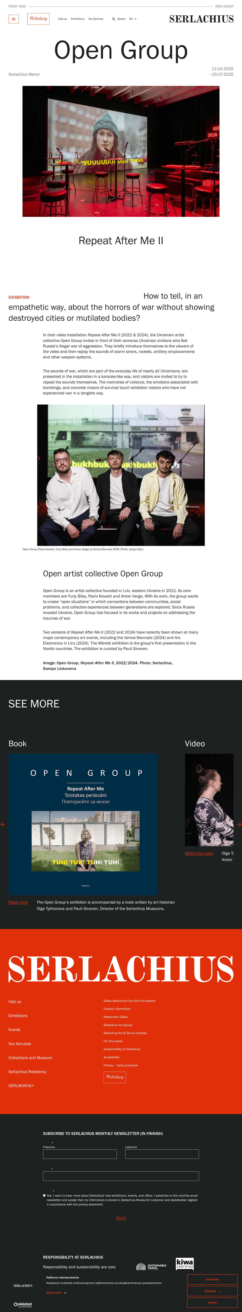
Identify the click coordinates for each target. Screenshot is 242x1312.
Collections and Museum (30, 1058)
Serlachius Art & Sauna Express (125, 1033)
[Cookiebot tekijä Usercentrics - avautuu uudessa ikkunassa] (22, 1305)
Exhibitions (77, 19)
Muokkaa (210, 1291)
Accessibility (112, 1057)
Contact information (117, 1009)
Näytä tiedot (53, 1292)
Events (14, 1029)
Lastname (131, 1147)
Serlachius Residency (27, 1071)
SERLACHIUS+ (21, 1085)
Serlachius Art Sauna (118, 1025)
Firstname (49, 1147)
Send (121, 1218)
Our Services (96, 19)
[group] (97, 825)
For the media (113, 1041)
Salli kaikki (212, 1279)
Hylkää (212, 1302)
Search (119, 19)
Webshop (38, 18)
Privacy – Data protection (121, 1065)
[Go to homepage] (201, 19)
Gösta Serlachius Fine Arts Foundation (130, 1001)
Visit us (62, 19)
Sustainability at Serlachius (122, 1049)
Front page (17, 6)
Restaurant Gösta (116, 1017)
